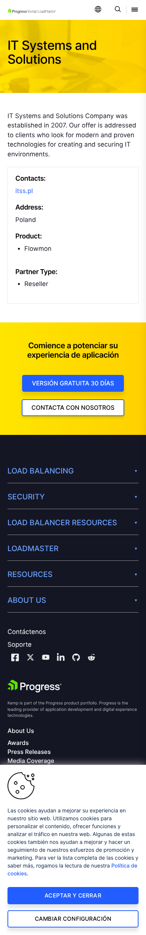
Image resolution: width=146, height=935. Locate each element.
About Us (20, 730)
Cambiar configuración (73, 918)
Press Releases (29, 751)
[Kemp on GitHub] (76, 658)
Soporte (19, 645)
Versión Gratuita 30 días (73, 383)
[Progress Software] (34, 686)
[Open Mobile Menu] (134, 10)
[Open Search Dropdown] (117, 10)
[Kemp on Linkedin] (60, 658)
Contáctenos (26, 632)
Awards (18, 742)
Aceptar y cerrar (73, 895)
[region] (73, 850)
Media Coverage (30, 760)
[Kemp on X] (30, 658)
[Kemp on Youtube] (45, 658)
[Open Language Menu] (98, 10)
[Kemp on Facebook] (15, 658)
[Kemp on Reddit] (91, 658)
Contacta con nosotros (73, 407)
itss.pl (24, 191)
